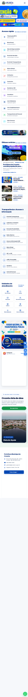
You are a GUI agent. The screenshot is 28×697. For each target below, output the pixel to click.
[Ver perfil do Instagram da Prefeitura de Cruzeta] (14, 371)
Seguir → (23, 353)
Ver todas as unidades (21, 286)
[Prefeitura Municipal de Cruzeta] (7, 3)
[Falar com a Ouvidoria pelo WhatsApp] (14, 132)
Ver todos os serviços (20, 31)
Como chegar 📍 (14, 472)
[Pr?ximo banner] (25, 16)
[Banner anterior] (2, 16)
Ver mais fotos (14, 408)
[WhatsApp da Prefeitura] (25, 694)
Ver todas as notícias (21, 142)
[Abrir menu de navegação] (24, 2)
